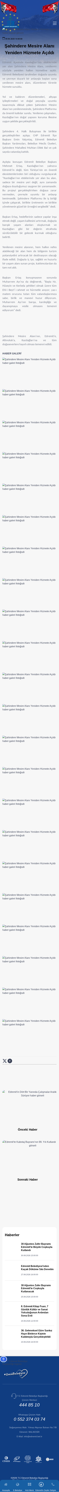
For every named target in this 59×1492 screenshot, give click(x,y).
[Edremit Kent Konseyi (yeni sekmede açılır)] (39, 1463)
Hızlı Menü (29, 1490)
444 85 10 (29, 1404)
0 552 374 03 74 (29, 1419)
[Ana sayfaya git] (10, 30)
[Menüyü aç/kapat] (55, 23)
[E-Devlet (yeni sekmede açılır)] (17, 1463)
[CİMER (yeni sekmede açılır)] (6, 1463)
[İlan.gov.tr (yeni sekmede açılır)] (50, 1463)
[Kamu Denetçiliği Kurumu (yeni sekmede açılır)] (28, 1463)
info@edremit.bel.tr (33, 1436)
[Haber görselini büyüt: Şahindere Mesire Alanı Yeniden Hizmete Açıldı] (29, 373)
